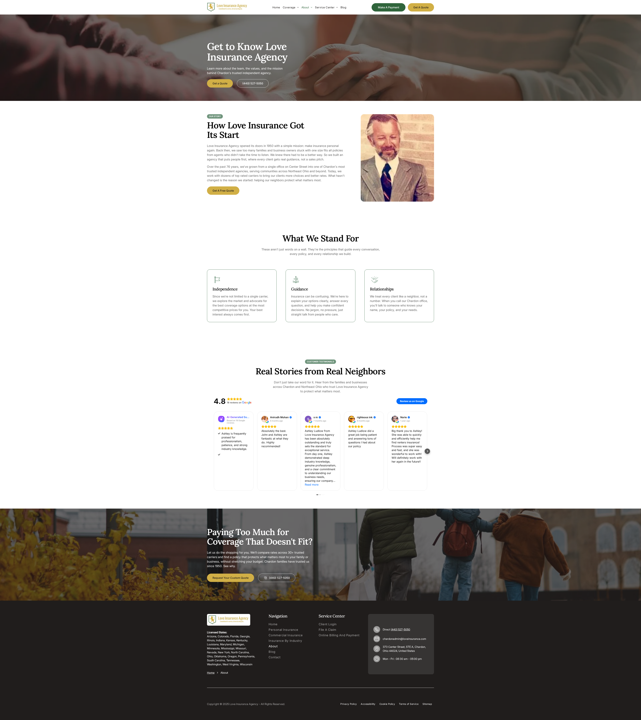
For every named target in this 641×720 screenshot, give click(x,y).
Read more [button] (311, 484)
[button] (213, 451)
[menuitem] (276, 7)
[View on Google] (264, 419)
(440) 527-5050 (400, 629)
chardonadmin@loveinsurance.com (404, 638)
